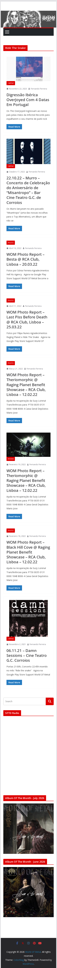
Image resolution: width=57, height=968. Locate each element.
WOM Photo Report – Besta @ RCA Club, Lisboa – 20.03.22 (25, 259)
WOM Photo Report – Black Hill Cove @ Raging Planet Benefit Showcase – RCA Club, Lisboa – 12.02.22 (28, 552)
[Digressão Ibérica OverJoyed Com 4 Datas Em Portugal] (28, 69)
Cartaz (11, 83)
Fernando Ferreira (39, 88)
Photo (11, 243)
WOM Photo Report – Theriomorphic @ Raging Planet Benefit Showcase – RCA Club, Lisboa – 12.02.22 (26, 384)
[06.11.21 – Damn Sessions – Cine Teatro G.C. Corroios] (28, 618)
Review (11, 459)
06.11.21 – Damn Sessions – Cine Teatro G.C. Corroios (26, 655)
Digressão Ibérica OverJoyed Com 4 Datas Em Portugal (27, 99)
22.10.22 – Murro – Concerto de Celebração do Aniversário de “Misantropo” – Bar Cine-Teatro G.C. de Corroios (28, 190)
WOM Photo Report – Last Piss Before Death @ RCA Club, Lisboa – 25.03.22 (26, 319)
